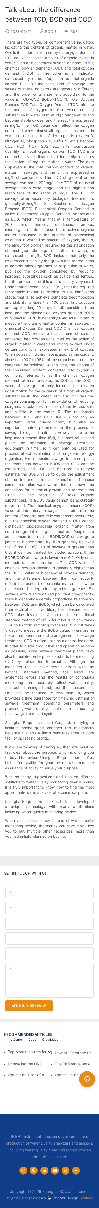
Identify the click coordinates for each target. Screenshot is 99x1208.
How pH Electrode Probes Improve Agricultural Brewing (75, 1052)
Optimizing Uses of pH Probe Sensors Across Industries (28, 1075)
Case (32, 1039)
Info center (15, 1039)
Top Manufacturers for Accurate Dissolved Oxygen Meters (32, 1051)
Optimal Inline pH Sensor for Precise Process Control (75, 1075)
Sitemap (86, 1198)
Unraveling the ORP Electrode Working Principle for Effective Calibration (28, 1064)
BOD (88, 63)
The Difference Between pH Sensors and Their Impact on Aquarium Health (75, 1064)
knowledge (50, 1039)
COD (57, 68)
